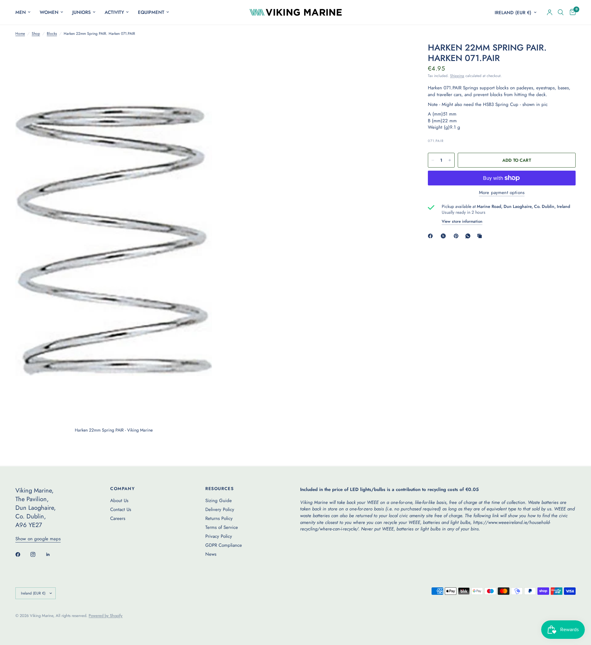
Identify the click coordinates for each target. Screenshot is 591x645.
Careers (117, 518)
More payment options (502, 192)
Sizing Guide (218, 500)
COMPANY (122, 488)
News (210, 554)
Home (20, 33)
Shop (36, 33)
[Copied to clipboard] (480, 236)
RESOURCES (219, 488)
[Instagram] (37, 554)
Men (20, 12)
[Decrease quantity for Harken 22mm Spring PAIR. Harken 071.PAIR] (432, 160)
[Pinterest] (457, 236)
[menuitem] (25, 12)
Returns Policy (219, 518)
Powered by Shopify (106, 616)
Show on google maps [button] (38, 539)
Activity (114, 12)
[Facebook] (431, 236)
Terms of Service (221, 527)
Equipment (151, 12)
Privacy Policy (218, 536)
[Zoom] (199, 55)
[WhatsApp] (469, 236)
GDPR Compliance (223, 545)
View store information (462, 221)
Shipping (457, 76)
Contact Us (120, 509)
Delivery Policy (219, 509)
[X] (444, 236)
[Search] (561, 12)
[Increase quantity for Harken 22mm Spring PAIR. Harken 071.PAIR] (449, 160)
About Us (119, 500)
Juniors (81, 12)
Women (49, 12)
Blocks (52, 33)
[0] (571, 12)
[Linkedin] (52, 554)
